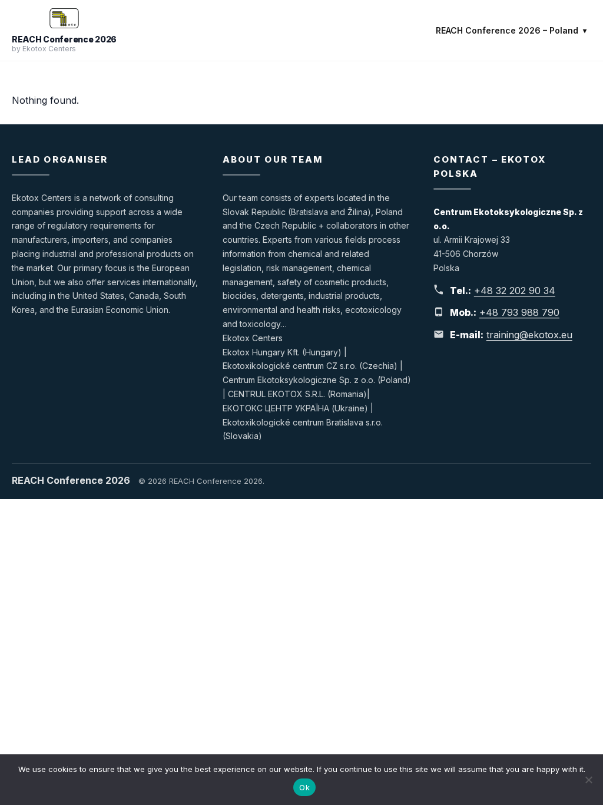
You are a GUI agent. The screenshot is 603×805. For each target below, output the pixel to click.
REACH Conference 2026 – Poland (507, 30)
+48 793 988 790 (519, 312)
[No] (588, 780)
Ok (304, 787)
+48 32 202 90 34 (514, 290)
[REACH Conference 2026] (64, 18)
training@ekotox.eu (529, 335)
